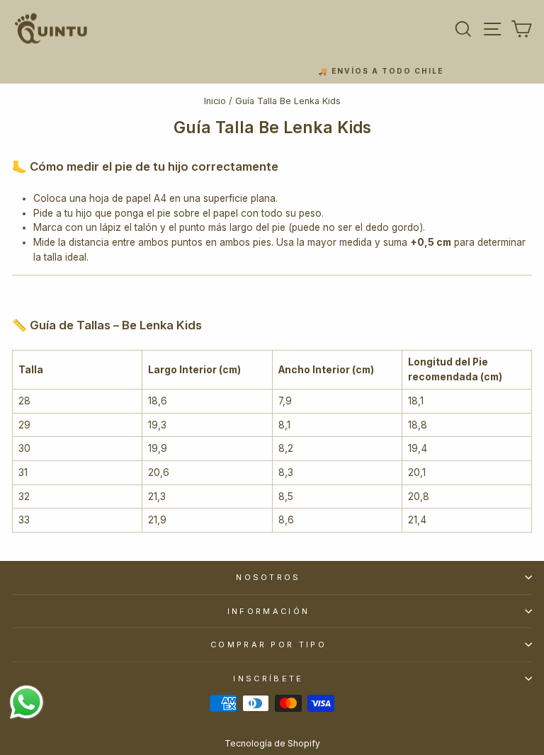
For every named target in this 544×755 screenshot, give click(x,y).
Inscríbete (268, 678)
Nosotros (268, 577)
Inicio (215, 101)
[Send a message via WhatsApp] (26, 702)
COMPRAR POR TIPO (268, 644)
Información (268, 611)
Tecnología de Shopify (272, 743)
